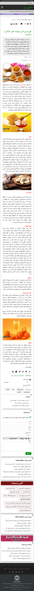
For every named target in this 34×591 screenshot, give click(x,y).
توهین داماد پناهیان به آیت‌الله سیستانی (19, 548)
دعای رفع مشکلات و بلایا (10, 496)
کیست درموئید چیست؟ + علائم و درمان (19, 400)
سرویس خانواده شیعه (26, 20)
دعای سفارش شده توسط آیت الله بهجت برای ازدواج (18, 507)
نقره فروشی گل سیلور (25, 510)
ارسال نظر (25, 385)
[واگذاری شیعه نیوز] (17, 14)
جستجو (15, 569)
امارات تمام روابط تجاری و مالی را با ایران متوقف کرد (18, 528)
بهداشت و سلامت (16, 20)
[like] (17, 382)
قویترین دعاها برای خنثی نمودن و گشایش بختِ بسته (17, 503)
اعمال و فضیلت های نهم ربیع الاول (22, 526)
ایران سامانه (13, 589)
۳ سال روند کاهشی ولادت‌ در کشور (20, 553)
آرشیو (20, 565)
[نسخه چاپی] (11, 24)
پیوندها (15, 565)
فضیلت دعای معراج (14, 492)
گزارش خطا (26, 380)
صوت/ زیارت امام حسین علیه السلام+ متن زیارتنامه (21, 12)
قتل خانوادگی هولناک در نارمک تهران (21, 467)
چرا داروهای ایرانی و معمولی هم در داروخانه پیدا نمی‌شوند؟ (16, 472)
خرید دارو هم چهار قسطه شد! (21, 558)
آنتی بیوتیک (20, 389)
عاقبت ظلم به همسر (10, 488)
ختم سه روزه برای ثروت (24, 496)
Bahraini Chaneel (25, 499)
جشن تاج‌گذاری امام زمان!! (24, 474)
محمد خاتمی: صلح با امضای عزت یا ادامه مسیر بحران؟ (17, 464)
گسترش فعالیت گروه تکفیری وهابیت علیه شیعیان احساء (17, 531)
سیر (13, 389)
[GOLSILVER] (17, 538)
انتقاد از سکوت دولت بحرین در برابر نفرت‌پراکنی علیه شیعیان (16, 477)
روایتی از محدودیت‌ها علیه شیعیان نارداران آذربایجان (16, 551)
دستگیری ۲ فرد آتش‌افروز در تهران (22, 469)
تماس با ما (25, 565)
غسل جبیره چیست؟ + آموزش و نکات (19, 556)
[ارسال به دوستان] (14, 24)
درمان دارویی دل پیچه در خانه (22, 403)
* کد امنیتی (28, 433)
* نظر (29, 441)
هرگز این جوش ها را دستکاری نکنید (20, 406)
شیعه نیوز (22, 85)
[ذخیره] (16, 24)
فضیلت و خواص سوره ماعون (23, 523)
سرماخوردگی (27, 392)
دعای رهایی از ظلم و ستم (24, 488)
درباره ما (32, 565)
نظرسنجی (21, 569)
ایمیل (29, 427)
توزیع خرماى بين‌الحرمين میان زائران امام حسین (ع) (18, 521)
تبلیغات (27, 569)
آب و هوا (9, 565)
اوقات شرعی (3, 565)
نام (30, 421)
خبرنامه (10, 569)
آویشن (19, 392)
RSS (5, 569)
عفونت (7, 389)
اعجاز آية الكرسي (26, 492)
